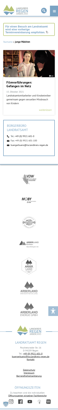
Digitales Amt (39, 401)
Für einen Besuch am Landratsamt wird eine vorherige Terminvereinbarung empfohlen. (26, 29)
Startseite (8, 41)
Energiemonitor (48, 401)
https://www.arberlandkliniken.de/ (29, 244)
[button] (6, 404)
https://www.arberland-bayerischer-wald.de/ (29, 266)
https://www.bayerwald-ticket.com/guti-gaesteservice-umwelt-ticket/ (29, 222)
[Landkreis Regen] (29, 330)
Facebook (20, 401)
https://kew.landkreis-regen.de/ (29, 287)
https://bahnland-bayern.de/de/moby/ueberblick (29, 200)
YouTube (30, 401)
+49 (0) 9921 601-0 (24, 136)
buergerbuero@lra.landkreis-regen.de (29, 145)
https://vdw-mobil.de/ (29, 178)
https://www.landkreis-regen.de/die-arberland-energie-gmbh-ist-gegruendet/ (29, 309)
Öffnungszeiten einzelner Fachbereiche (27, 395)
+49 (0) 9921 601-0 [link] (33, 353)
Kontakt (30, 359)
